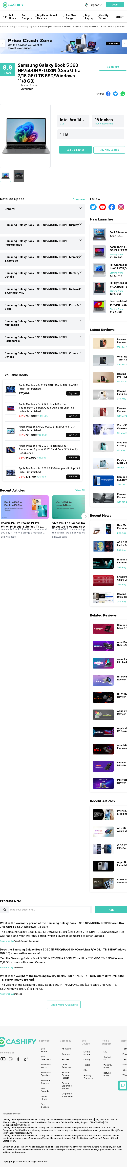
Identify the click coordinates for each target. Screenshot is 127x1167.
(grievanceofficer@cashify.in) (17, 1133)
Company (65, 1040)
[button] (115, 4)
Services (44, 1040)
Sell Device (86, 1042)
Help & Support (106, 1042)
